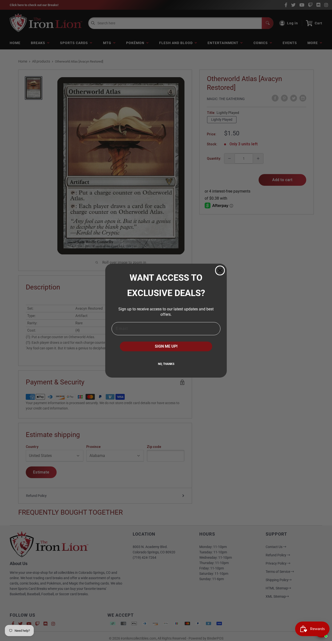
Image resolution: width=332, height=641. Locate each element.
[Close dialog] (220, 270)
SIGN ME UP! (166, 346)
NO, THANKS (166, 364)
